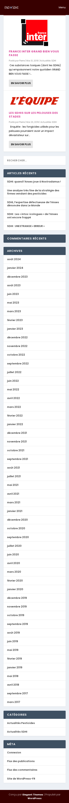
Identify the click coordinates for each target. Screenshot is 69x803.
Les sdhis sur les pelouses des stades (33, 115)
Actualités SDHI (48, 60)
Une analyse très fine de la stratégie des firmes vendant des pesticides (33, 192)
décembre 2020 (17, 520)
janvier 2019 (14, 667)
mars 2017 (13, 702)
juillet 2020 (14, 546)
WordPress (35, 798)
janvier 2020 (15, 589)
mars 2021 (13, 502)
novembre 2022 (17, 346)
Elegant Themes (32, 794)
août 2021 (13, 467)
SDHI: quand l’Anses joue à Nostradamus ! (34, 181)
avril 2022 (13, 398)
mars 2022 (14, 407)
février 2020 (15, 580)
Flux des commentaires (22, 770)
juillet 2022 (14, 372)
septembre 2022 (18, 363)
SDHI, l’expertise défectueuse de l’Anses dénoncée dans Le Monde (33, 203)
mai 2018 (12, 676)
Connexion (14, 752)
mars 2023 (14, 311)
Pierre (22, 60)
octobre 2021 (15, 450)
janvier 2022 (15, 424)
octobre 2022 (16, 354)
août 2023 (14, 285)
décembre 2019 (17, 598)
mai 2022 (13, 389)
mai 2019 (12, 650)
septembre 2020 (18, 537)
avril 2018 (13, 685)
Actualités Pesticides (21, 723)
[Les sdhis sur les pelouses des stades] (34, 101)
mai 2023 (13, 302)
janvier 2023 (15, 329)
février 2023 (15, 320)
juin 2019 (12, 641)
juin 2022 (13, 381)
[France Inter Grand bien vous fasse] (34, 32)
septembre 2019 (17, 624)
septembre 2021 (17, 459)
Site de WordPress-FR (21, 778)
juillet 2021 (14, 476)
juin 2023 (13, 294)
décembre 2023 (17, 276)
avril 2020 (13, 563)
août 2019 (13, 632)
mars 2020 (14, 572)
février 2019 (14, 658)
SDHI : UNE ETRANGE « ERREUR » (26, 226)
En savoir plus (21, 83)
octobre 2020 (16, 528)
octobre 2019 (15, 615)
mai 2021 (12, 485)
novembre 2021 (17, 441)
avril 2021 (13, 494)
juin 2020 (13, 554)
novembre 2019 (17, 606)
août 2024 (14, 259)
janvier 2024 (15, 268)
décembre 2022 (17, 337)
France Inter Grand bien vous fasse (34, 53)
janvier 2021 (14, 511)
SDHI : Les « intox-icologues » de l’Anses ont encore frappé (32, 215)
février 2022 (15, 415)
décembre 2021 (17, 433)
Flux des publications (21, 761)
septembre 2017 (17, 693)
